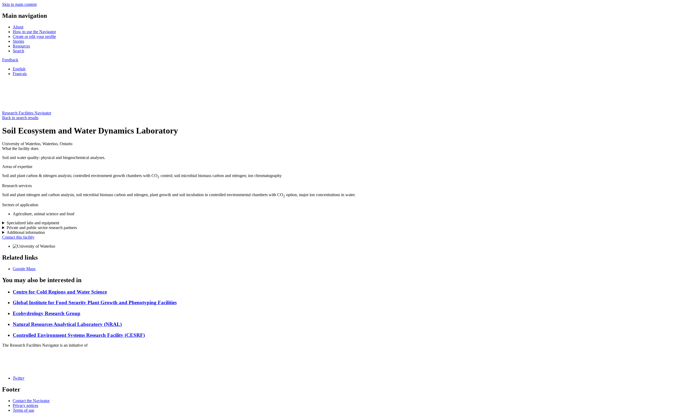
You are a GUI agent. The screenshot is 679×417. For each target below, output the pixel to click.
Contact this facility (18, 237)
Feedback (10, 60)
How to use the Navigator (34, 31)
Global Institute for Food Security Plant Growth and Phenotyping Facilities (95, 302)
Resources (21, 46)
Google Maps (24, 268)
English (19, 69)
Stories (18, 41)
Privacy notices (25, 405)
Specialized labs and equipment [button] (33, 223)
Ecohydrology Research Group (46, 313)
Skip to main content (19, 4)
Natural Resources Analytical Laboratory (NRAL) (67, 324)
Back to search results (20, 117)
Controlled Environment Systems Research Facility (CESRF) (79, 335)
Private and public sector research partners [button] (42, 227)
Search (18, 51)
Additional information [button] (26, 232)
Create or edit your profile (34, 36)
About (18, 27)
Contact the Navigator (31, 400)
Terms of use (23, 410)
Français (20, 73)
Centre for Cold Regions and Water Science (60, 292)
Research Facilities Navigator (26, 113)
